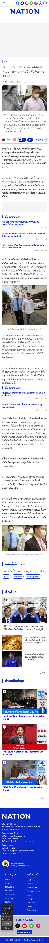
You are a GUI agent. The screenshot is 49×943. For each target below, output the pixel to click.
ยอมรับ (6, 923)
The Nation (31, 880)
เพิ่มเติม (7, 919)
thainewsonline (33, 902)
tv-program (10, 894)
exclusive (9, 887)
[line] (31, 927)
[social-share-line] (31, 3)
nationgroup (32, 883)
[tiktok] (17, 927)
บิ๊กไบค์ (41, 571)
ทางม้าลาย (18, 576)
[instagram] (38, 927)
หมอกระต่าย (8, 571)
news (7, 883)
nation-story (11, 898)
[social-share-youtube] (26, 3)
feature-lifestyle (9, 903)
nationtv (30, 895)
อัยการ (6, 576)
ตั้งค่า (7, 928)
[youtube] (24, 927)
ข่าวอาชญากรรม (33, 576)
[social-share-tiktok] (22, 3)
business (9, 890)
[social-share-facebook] (17, 3)
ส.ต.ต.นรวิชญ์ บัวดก (26, 571)
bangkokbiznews (33, 891)
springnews (31, 898)
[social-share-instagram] (36, 3)
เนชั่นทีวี (17, 940)
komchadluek (32, 887)
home (7, 879)
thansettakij (31, 910)
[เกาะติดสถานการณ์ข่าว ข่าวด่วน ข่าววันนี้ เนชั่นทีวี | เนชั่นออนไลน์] (24, 11)
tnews (29, 906)
